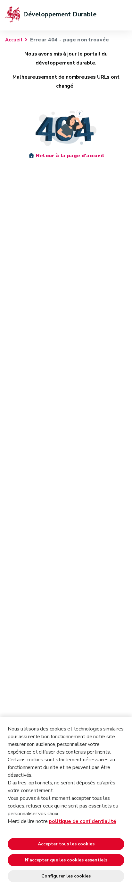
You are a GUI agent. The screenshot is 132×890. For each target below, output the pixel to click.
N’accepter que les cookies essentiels (66, 860)
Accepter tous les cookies (66, 844)
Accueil (13, 40)
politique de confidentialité (82, 821)
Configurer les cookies (66, 876)
